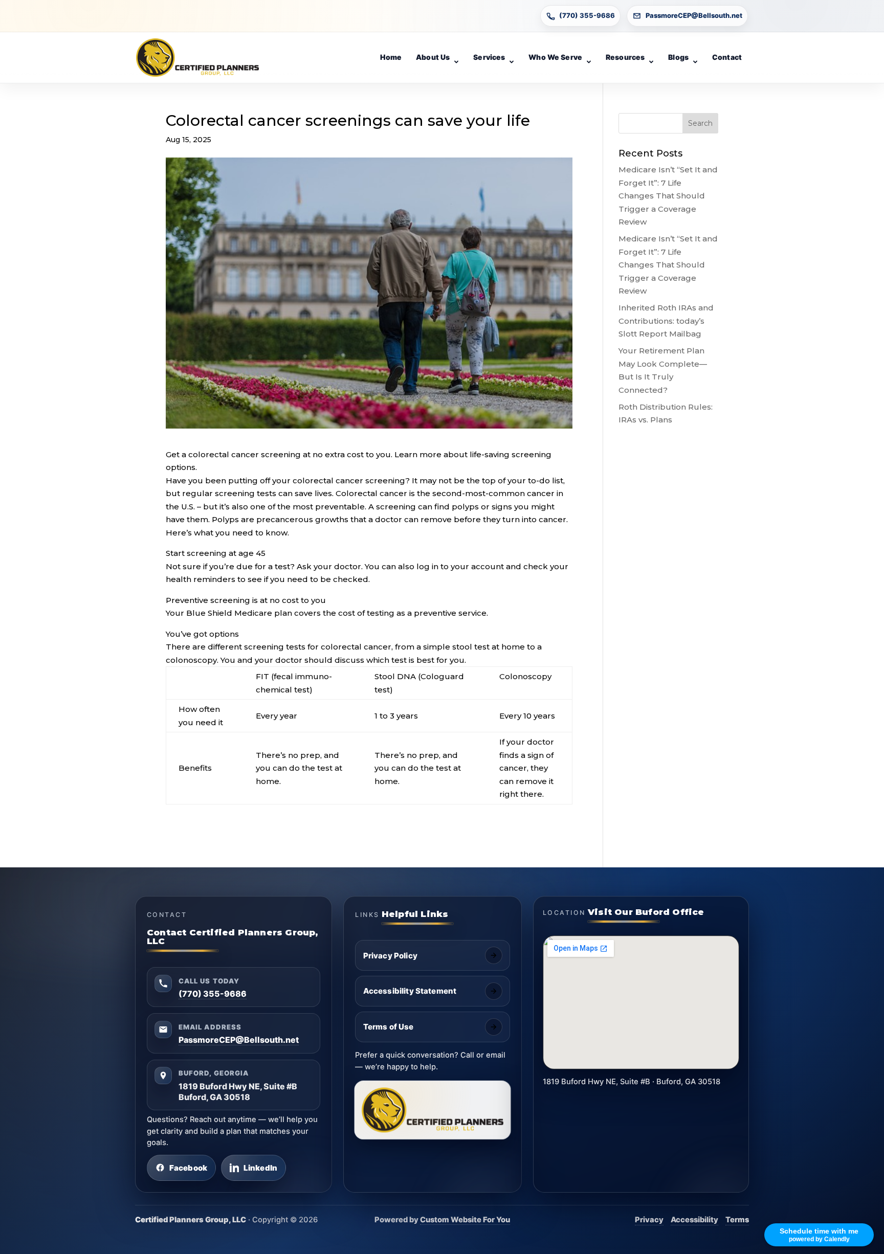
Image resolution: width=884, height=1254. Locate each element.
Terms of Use (388, 1027)
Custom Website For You (465, 1219)
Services (489, 57)
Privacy (649, 1219)
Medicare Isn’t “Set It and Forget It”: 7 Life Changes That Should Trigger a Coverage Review (668, 196)
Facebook (188, 1168)
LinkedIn (260, 1168)
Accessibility (694, 1219)
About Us (433, 57)
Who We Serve (555, 57)
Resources (625, 57)
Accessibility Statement (409, 991)
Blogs (678, 57)
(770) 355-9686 (587, 15)
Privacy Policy (390, 955)
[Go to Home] (197, 57)
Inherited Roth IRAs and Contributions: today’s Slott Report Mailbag (666, 321)
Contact (727, 57)
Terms (737, 1219)
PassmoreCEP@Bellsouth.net (694, 15)
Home (391, 57)
